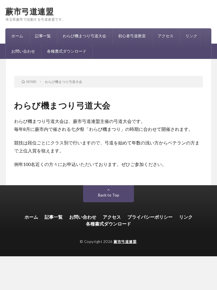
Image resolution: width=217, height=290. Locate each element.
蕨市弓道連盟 (29, 11)
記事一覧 (43, 35)
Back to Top (108, 195)
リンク (191, 35)
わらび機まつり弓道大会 (84, 35)
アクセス (165, 35)
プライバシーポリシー (150, 216)
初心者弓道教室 (132, 35)
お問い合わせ (23, 51)
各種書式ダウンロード (66, 51)
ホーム (17, 35)
